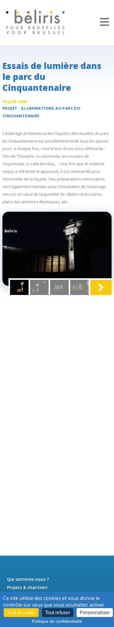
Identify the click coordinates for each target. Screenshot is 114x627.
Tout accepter (21, 612)
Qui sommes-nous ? (28, 579)
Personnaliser (95, 612)
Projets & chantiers (27, 587)
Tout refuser (57, 612)
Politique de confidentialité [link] (57, 621)
